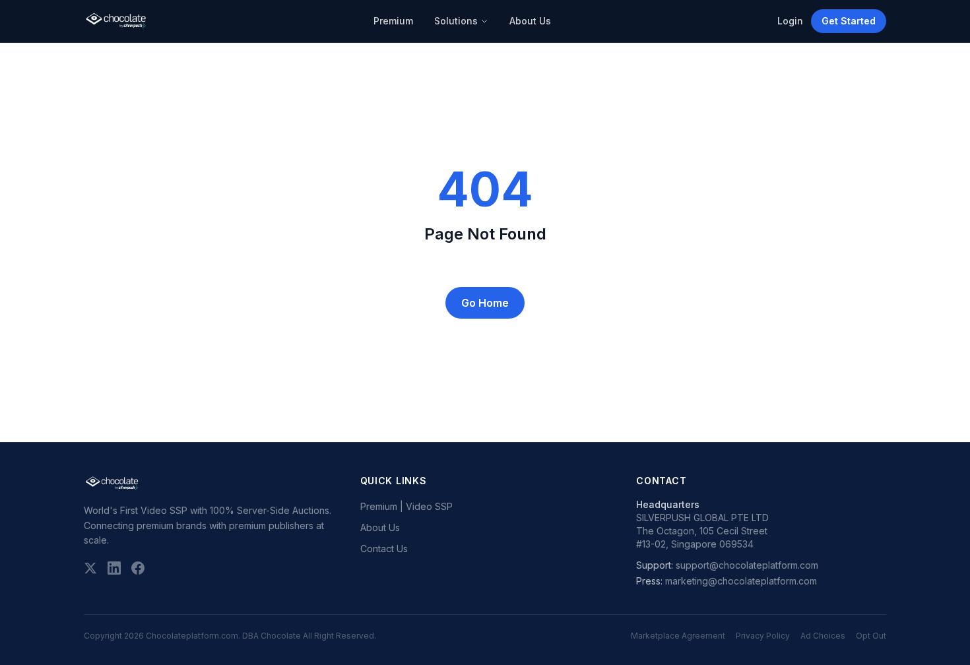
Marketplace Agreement (678, 636)
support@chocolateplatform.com (747, 565)
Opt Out (871, 636)
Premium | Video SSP (406, 506)
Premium (393, 20)
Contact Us (384, 548)
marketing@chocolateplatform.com (741, 580)
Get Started (849, 20)
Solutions (456, 20)
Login (790, 20)
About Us (530, 20)
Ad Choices (822, 636)
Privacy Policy (763, 636)
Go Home (485, 302)
